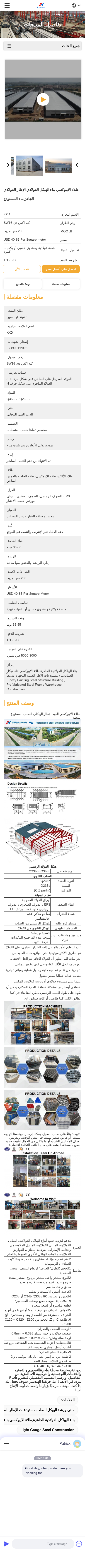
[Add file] (79, 1544)
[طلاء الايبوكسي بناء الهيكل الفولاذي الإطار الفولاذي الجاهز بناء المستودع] (43, 99)
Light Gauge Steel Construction (47, 1430)
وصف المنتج (23, 284)
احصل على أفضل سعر (61, 269)
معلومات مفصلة (61, 284)
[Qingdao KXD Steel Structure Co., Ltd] (41, 5)
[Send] (6, 1544)
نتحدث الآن (22, 269)
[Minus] (6, 1443)
